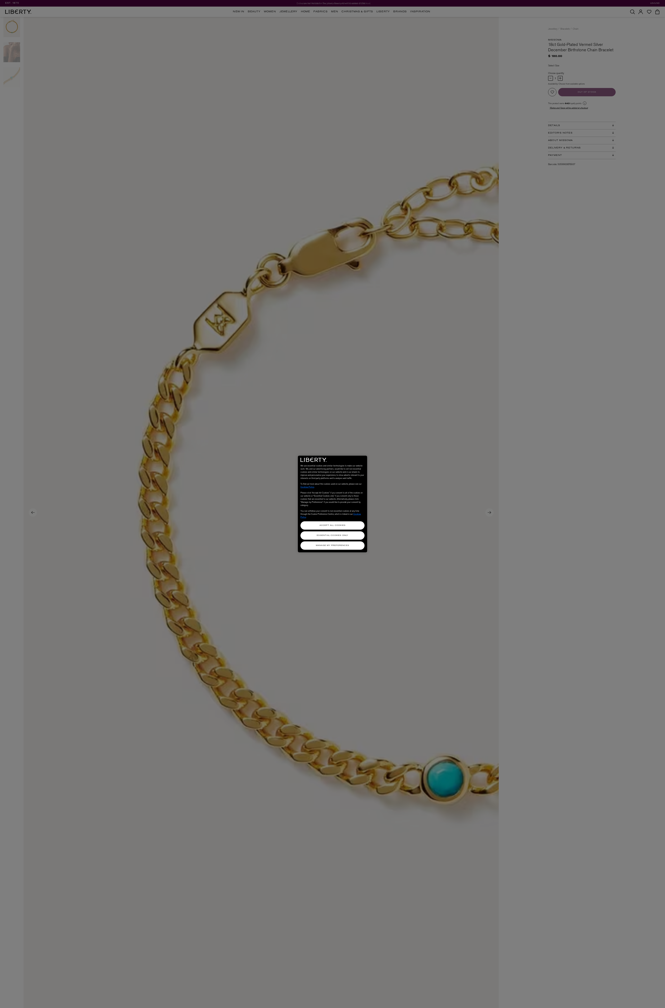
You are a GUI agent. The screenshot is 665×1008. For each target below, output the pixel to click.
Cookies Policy (307, 487)
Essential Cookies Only (332, 535)
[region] (332, 504)
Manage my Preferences (332, 545)
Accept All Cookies (333, 525)
